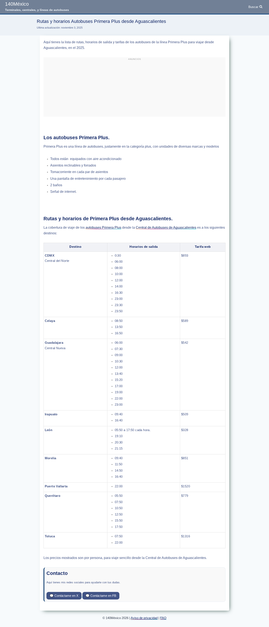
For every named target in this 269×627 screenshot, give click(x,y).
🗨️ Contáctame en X (64, 595)
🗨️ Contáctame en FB (101, 595)
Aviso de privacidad (144, 618)
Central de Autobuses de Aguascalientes (166, 227)
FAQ (163, 618)
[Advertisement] (134, 89)
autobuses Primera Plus (103, 227)
